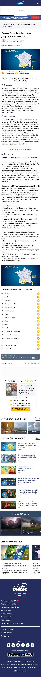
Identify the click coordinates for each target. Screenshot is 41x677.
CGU (19, 661)
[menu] (2, 2)
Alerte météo (7, 21)
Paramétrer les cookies (10, 667)
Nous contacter (7, 620)
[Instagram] (23, 645)
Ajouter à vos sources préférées (13, 45)
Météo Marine (6, 633)
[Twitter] (13, 645)
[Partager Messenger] (32, 363)
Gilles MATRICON (13, 40)
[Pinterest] (28, 645)
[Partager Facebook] (25, 363)
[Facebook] (8, 645)
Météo (2, 21)
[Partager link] (39, 363)
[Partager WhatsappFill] (35, 363)
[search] (38, 2)
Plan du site (30, 661)
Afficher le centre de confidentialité (29, 667)
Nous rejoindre (6, 617)
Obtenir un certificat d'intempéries (20, 409)
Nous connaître (7, 614)
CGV (24, 661)
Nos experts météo (8, 604)
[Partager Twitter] (29, 363)
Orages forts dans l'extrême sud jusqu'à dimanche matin (24, 21)
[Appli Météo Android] (27, 655)
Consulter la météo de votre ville (20, 149)
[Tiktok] (32, 645)
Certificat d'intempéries (10, 607)
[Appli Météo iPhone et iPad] (13, 655)
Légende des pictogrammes (12, 623)
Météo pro (5, 636)
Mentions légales (12, 661)
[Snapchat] (18, 645)
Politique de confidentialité (32, 664)
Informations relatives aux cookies (13, 664)
